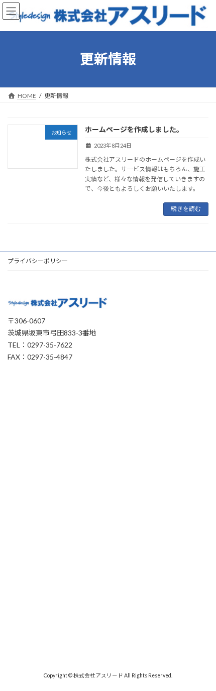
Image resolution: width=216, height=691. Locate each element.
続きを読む (186, 208)
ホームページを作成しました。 (134, 129)
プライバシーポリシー (38, 261)
